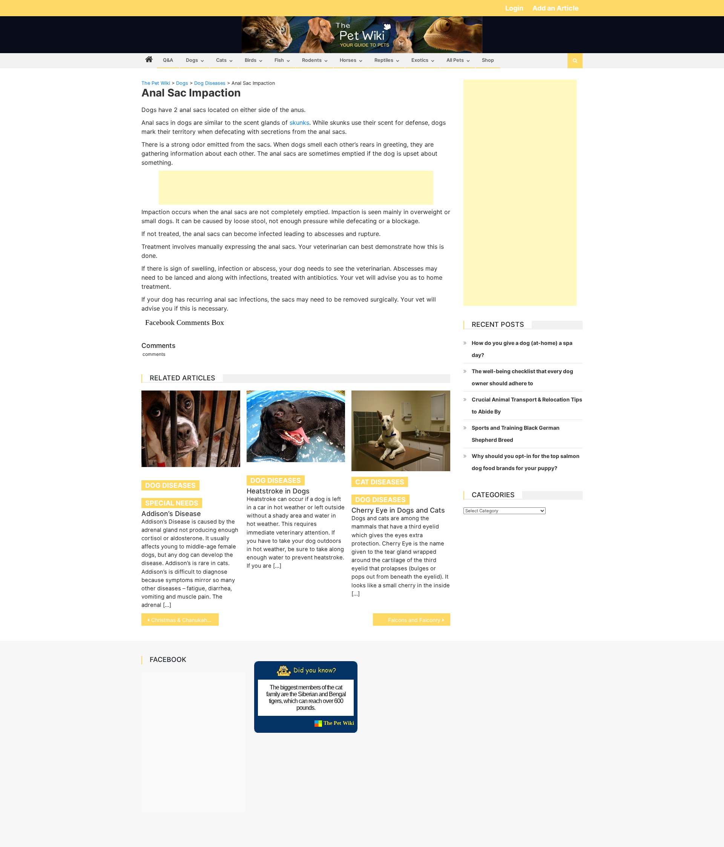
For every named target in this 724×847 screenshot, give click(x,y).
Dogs (192, 60)
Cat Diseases (379, 482)
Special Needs (171, 503)
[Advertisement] (296, 188)
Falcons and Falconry (414, 620)
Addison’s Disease (171, 514)
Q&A (168, 60)
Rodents (312, 60)
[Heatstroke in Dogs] (296, 426)
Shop (488, 60)
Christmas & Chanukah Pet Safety (185, 620)
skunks (299, 122)
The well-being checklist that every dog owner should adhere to (522, 377)
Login (515, 8)
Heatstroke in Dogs (278, 491)
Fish (279, 60)
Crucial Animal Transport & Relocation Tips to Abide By (527, 405)
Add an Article (555, 8)
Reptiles (383, 60)
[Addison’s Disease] (190, 429)
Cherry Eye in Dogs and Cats (398, 510)
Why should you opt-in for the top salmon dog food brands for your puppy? (526, 462)
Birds (250, 60)
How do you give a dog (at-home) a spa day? (522, 349)
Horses (348, 60)
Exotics (419, 60)
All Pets (455, 60)
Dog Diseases (170, 485)
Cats (221, 60)
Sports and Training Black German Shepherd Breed (516, 433)
